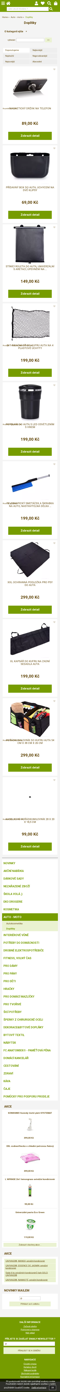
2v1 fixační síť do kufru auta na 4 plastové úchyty (30, 347)
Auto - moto (12, 917)
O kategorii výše (13, 31)
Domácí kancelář (16, 1058)
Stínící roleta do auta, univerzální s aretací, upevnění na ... (30, 268)
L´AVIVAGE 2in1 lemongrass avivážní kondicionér (30, 1179)
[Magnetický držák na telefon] (30, 86)
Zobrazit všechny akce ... (30, 1245)
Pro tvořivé (12, 1004)
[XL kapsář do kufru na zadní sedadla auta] (30, 639)
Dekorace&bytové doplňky (23, 1027)
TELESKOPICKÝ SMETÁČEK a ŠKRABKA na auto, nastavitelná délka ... (30, 505)
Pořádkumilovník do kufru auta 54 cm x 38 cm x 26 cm (30, 741)
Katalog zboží (30, 1367)
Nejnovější (10, 61)
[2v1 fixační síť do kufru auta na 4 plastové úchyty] (30, 323)
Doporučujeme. (12, 50)
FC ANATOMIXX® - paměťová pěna (27, 1050)
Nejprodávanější (40, 56)
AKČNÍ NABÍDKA (13, 871)
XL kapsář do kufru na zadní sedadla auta (30, 662)
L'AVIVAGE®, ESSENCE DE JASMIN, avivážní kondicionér (27, 1266)
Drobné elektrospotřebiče (23, 950)
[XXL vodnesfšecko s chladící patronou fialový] (30, 1157)
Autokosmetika (14, 923)
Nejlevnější (37, 50)
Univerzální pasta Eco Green (30, 1212)
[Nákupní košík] (57, 4)
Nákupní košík (30, 1370)
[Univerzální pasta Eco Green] (30, 1224)
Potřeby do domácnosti (21, 942)
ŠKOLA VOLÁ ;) (12, 894)
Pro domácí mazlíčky (18, 996)
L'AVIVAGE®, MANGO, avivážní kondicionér (25, 1261)
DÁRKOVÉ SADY (13, 878)
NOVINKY (9, 863)
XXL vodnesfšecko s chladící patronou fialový (30, 1146)
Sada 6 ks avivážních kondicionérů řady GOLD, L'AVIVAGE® (27, 1274)
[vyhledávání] (50, 4)
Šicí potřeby (12, 1012)
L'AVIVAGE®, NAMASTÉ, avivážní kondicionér (27, 1280)
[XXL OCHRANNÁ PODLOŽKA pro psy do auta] (30, 560)
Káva (6, 1081)
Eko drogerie (12, 901)
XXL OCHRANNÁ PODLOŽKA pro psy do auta (30, 583)
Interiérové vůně (16, 935)
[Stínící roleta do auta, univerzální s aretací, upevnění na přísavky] (30, 244)
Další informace (39, 1387)
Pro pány (10, 973)
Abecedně (37, 61)
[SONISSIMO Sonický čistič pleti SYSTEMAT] (30, 1124)
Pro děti (9, 981)
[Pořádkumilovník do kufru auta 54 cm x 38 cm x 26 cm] (30, 718)
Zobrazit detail (30, 135)
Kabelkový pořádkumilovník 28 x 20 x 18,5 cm (30, 820)
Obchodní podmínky (30, 1373)
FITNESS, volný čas (17, 958)
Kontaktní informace (30, 1377)
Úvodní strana (30, 1364)
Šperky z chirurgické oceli (23, 1019)
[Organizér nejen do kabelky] (30, 797)
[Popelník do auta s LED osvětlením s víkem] (30, 402)
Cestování (11, 1065)
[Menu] (3, 3)
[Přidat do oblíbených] (54, 69)
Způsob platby (30, 1326)
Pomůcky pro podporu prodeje (26, 1096)
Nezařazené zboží (16, 886)
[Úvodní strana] (9, 4)
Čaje (6, 1089)
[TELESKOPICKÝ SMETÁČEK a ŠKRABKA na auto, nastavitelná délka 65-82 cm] (30, 481)
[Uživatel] (44, 4)
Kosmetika (11, 909)
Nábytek (9, 1042)
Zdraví (8, 1073)
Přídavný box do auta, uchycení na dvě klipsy (30, 189)
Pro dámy (10, 966)
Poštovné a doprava (30, 1329)
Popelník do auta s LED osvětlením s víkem (30, 426)
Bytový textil (14, 1035)
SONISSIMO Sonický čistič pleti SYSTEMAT (30, 1113)
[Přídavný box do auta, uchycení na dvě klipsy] (30, 165)
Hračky (8, 989)
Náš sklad (30, 1333)
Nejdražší (9, 56)
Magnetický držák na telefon (30, 108)
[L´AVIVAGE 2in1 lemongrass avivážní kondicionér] (30, 1191)
